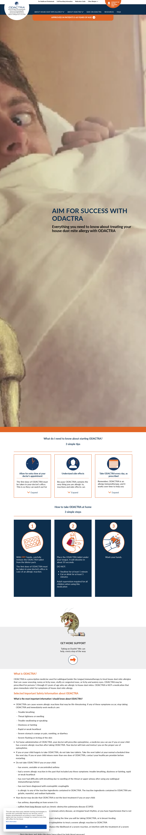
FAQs (119, 12)
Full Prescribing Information (65, 1)
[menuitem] (46, 1)
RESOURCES (109, 12)
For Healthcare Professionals (46, 1)
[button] (93, 1)
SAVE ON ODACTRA (94, 12)
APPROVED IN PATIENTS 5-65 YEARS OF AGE (71, 17)
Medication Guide (80, 1)
